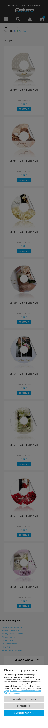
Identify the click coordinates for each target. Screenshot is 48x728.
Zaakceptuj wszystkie (24, 713)
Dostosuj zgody (24, 706)
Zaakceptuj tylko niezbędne (24, 699)
